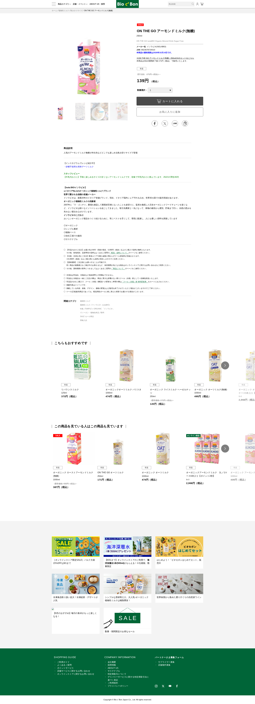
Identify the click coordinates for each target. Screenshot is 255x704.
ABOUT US (113, 668)
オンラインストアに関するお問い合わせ (75, 674)
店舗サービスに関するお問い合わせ (73, 671)
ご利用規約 (113, 683)
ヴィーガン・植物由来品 (89, 313)
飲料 (102, 313)
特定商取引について (117, 674)
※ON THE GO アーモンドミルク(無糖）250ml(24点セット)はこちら (165, 58)
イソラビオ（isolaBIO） (101, 305)
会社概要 (112, 662)
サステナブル (114, 671)
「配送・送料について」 (119, 253)
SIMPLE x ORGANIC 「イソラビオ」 (99, 309)
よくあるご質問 (64, 665)
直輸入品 (83, 320)
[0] (201, 4)
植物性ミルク (64, 11)
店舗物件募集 (164, 665)
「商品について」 (118, 269)
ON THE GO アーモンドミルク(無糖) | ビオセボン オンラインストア (127, 4)
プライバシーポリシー (118, 686)
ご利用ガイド (63, 662)
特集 (82, 309)
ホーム (54, 11)
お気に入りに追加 (169, 112)
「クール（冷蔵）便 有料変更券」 (135, 282)
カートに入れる (172, 101)
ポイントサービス (65, 668)
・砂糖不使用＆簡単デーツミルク (79, 166)
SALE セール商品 (87, 316)
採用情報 (112, 665)
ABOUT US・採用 (97, 4)
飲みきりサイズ (77, 11)
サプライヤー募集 (166, 662)
